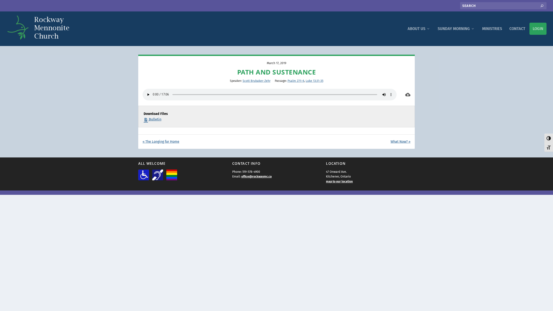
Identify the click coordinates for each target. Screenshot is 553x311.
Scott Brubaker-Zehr (256, 81)
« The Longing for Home (161, 142)
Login (538, 28)
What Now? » (400, 142)
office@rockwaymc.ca (256, 176)
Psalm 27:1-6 (296, 81)
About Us (416, 28)
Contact (517, 28)
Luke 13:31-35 (314, 81)
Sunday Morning (454, 28)
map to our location (339, 181)
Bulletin (154, 119)
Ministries (492, 28)
